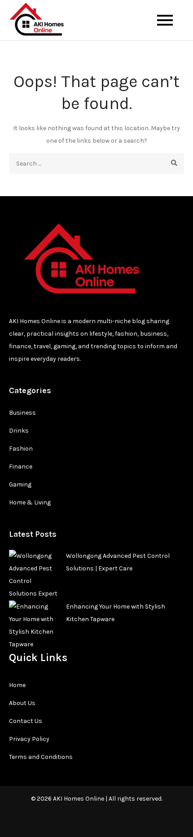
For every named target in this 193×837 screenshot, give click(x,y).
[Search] (174, 163)
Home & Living (30, 502)
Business (22, 412)
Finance (20, 466)
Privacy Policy (29, 739)
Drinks (19, 430)
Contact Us (25, 721)
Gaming (20, 484)
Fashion (21, 448)
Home (17, 685)
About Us (22, 703)
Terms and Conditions (41, 757)
